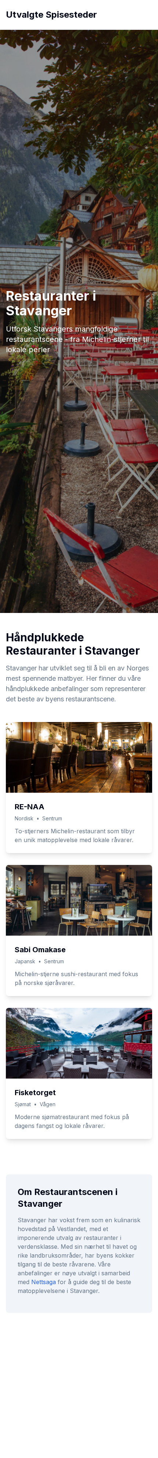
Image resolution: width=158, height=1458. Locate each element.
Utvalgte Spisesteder (51, 14)
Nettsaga (43, 1282)
